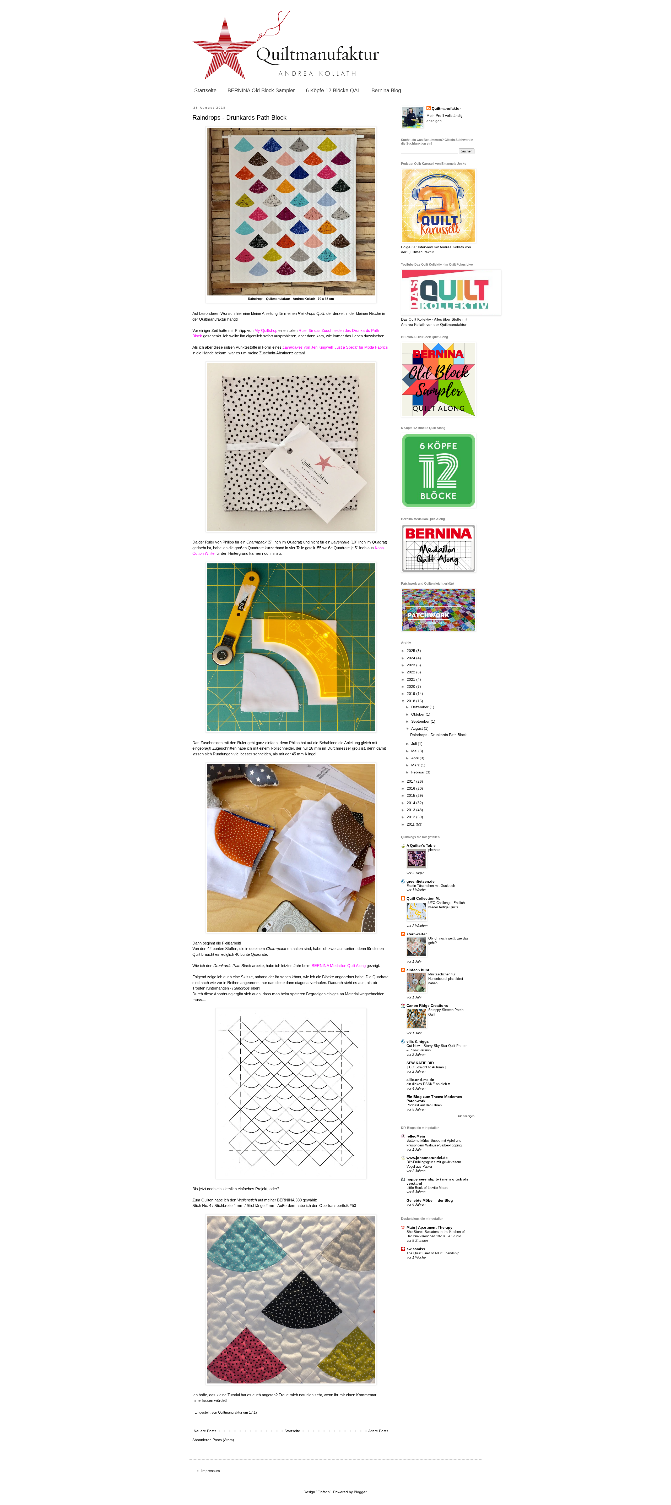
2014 (411, 803)
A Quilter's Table (421, 845)
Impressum (210, 1471)
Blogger (360, 1492)
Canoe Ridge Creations (427, 1005)
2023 (411, 665)
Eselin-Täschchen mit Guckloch (431, 886)
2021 (411, 679)
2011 (411, 824)
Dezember (420, 707)
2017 (411, 781)
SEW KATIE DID (420, 1063)
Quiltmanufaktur (446, 108)
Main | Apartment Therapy (429, 1227)
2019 (411, 693)
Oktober (418, 714)
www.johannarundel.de (427, 1158)
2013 (411, 810)
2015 (411, 795)
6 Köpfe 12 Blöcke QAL (333, 90)
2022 (411, 672)
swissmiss (416, 1249)
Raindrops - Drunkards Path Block (239, 117)
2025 (411, 651)
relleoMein (416, 1136)
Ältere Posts (378, 1431)
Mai (414, 751)
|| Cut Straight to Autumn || (426, 1067)
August (417, 728)
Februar (418, 772)
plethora (434, 850)
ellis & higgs (418, 1041)
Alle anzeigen (466, 1116)
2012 (411, 817)
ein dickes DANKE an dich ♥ (428, 1084)
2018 (411, 701)
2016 (411, 788)
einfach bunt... (419, 970)
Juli (414, 743)
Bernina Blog (386, 90)
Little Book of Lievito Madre (427, 1188)
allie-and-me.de (420, 1080)
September (421, 721)
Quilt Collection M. (423, 898)
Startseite (205, 90)
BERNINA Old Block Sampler (261, 90)
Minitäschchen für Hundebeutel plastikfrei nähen (445, 978)
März (416, 765)
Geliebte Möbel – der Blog (430, 1200)
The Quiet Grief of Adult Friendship (433, 1253)
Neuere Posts (205, 1431)
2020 (411, 686)
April (415, 758)
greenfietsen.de (421, 881)
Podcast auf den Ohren (424, 1105)
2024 (411, 658)
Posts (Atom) (223, 1440)
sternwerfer (417, 934)
